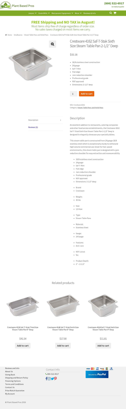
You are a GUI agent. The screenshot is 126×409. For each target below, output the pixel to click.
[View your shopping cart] (116, 12)
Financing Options (13, 381)
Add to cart (86, 93)
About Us (9, 371)
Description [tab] (33, 120)
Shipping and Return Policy (16, 377)
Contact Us (10, 387)
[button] (52, 44)
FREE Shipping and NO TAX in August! (63, 22)
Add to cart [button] (23, 345)
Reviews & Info (89, 13)
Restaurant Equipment (61, 13)
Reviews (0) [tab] (33, 127)
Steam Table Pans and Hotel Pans (36, 35)
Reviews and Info (12, 368)
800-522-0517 (53, 374)
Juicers (31, 13)
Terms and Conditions (14, 384)
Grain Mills (42, 13)
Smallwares (18, 35)
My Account (10, 393)
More (77, 13)
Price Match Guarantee (14, 390)
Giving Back (10, 374)
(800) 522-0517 (114, 3)
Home (10, 35)
